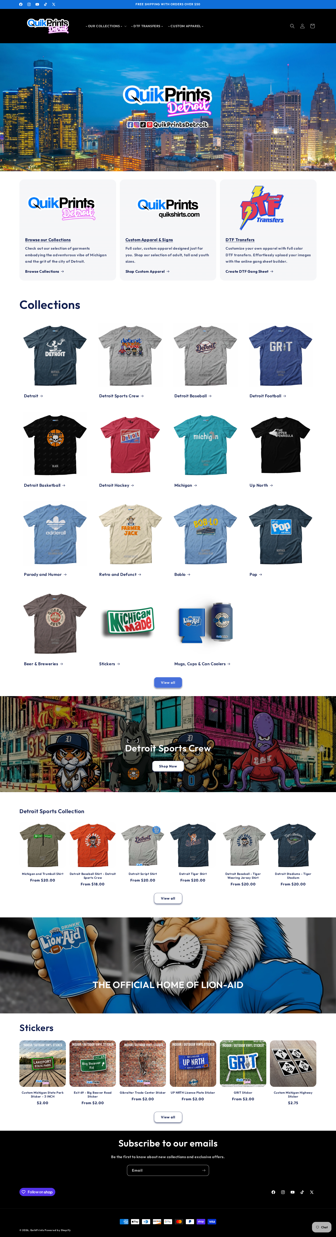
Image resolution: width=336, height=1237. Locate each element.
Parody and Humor (43, 574)
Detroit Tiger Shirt (193, 874)
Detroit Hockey (114, 485)
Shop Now (168, 766)
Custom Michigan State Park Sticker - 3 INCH (43, 1094)
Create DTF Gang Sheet (247, 271)
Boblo (180, 574)
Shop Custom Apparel (145, 271)
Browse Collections (42, 271)
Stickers (107, 663)
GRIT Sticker (243, 1092)
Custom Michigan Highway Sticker (293, 1094)
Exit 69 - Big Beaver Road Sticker (93, 1094)
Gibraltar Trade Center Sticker (143, 1092)
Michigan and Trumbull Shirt (42, 874)
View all (168, 682)
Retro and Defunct (117, 574)
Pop (253, 574)
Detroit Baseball (190, 395)
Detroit (31, 395)
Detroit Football (265, 395)
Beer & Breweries (41, 663)
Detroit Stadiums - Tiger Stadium (293, 875)
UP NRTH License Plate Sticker (193, 1092)
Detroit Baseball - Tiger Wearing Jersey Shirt (243, 875)
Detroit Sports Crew (119, 395)
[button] (105, 26)
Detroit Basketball (42, 485)
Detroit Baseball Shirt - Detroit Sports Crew (93, 875)
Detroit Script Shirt (143, 874)
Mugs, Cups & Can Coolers (200, 663)
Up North (259, 485)
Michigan (183, 485)
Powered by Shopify (58, 1230)
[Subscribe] (204, 1170)
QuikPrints (37, 1230)
